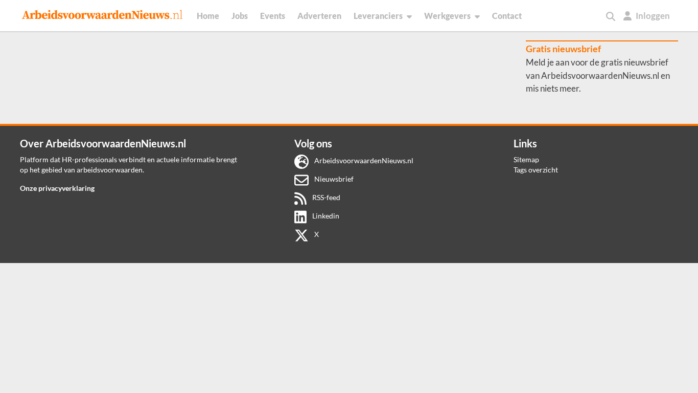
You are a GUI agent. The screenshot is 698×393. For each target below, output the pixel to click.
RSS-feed (325, 197)
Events (272, 15)
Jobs (239, 15)
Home (208, 15)
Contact (507, 15)
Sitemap (526, 159)
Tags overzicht (536, 169)
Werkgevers (447, 15)
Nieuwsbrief (333, 178)
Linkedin (325, 215)
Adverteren (319, 15)
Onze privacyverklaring (57, 188)
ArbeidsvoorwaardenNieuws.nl (363, 160)
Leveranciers (378, 15)
